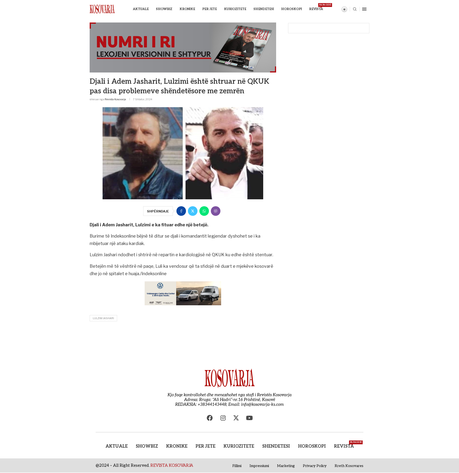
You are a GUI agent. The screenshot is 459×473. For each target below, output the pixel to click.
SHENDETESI (263, 9)
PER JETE (209, 9)
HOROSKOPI (291, 9)
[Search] (354, 9)
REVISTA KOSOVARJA (171, 465)
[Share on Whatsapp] (204, 211)
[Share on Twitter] (192, 211)
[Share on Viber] (215, 211)
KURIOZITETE (235, 9)
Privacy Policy (315, 466)
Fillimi (236, 466)
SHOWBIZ (164, 9)
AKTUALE (141, 9)
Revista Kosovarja (115, 99)
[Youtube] (249, 418)
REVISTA (316, 7)
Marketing (286, 466)
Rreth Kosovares (349, 466)
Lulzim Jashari (103, 318)
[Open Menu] (364, 9)
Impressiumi (259, 466)
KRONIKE (187, 9)
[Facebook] (210, 418)
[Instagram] (223, 418)
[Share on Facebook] (181, 211)
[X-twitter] (236, 418)
